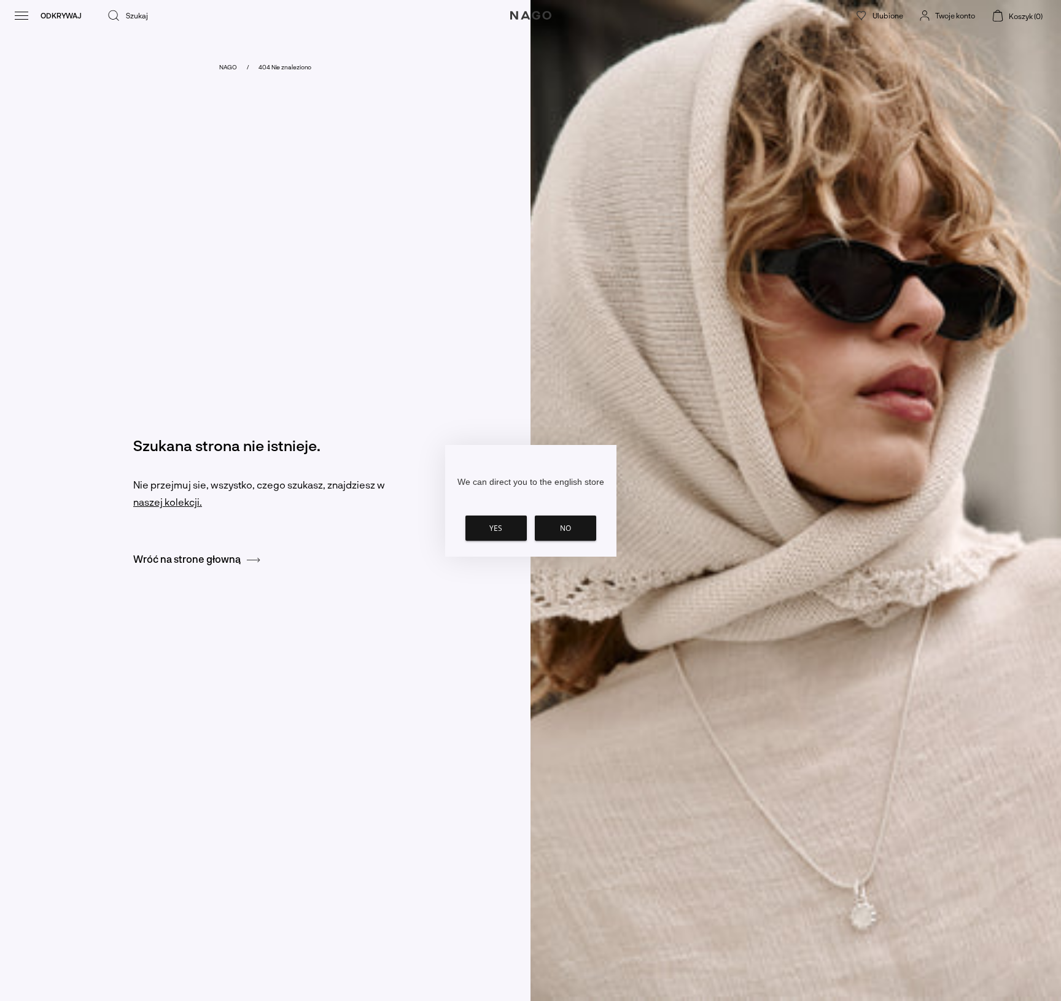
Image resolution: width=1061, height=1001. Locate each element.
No (565, 528)
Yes (495, 528)
